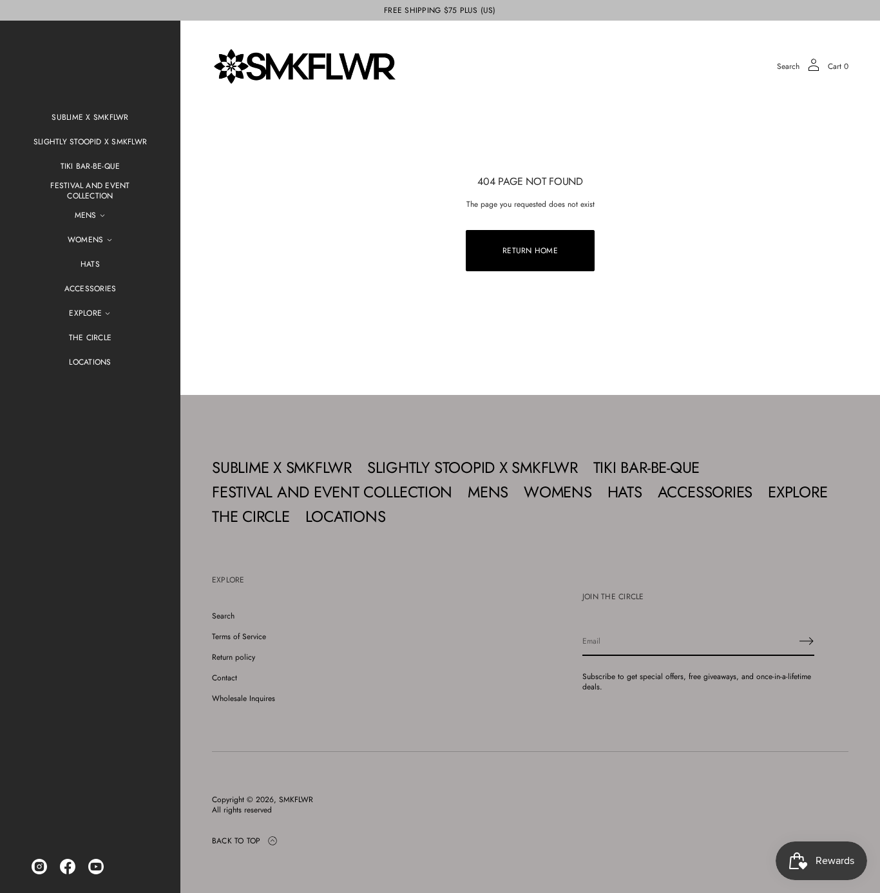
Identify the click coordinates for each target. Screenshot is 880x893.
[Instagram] (39, 866)
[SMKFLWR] (304, 66)
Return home (530, 250)
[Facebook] (67, 866)
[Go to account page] (813, 69)
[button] (788, 66)
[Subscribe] (806, 641)
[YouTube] (96, 866)
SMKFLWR (296, 799)
